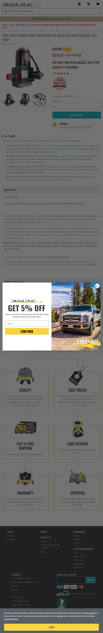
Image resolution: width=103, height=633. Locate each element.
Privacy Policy (90, 613)
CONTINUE (27, 331)
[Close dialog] (97, 286)
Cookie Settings (11, 619)
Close (51, 627)
